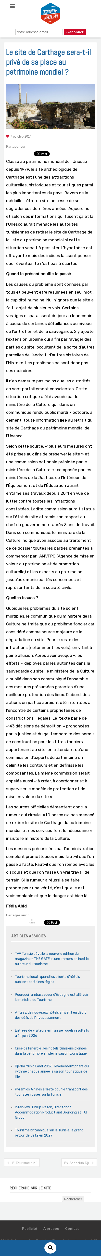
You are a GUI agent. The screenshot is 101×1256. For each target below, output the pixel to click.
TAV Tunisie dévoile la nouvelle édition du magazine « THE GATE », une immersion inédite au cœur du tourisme (52, 959)
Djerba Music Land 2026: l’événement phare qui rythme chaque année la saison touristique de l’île (52, 1071)
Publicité (29, 1228)
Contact (72, 1228)
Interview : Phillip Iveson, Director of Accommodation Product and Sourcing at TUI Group (51, 1112)
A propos (51, 1228)
